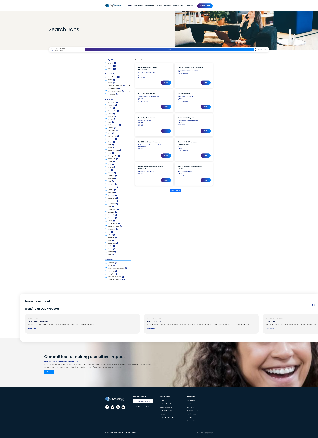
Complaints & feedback (167, 410)
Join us (189, 417)
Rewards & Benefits (193, 421)
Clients (158, 6)
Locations (190, 407)
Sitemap (134, 433)
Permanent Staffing (193, 410)
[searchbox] (69, 50)
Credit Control (191, 414)
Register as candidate (142, 407)
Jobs (129, 6)
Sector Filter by (110, 73)
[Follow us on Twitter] (112, 407)
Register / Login (205, 6)
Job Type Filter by (110, 60)
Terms (128, 433)
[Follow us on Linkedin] (118, 407)
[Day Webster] (113, 6)
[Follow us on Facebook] (107, 407)
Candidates (149, 6)
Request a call (262, 49)
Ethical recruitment (166, 404)
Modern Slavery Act (166, 407)
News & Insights (178, 6)
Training (162, 414)
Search (170, 49)
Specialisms (138, 6)
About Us (167, 6)
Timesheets (189, 6)
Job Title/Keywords (60, 48)
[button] (308, 305)
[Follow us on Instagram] (123, 407)
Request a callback (144, 401)
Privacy (162, 400)
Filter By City (109, 99)
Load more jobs (175, 190)
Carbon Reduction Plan (167, 417)
